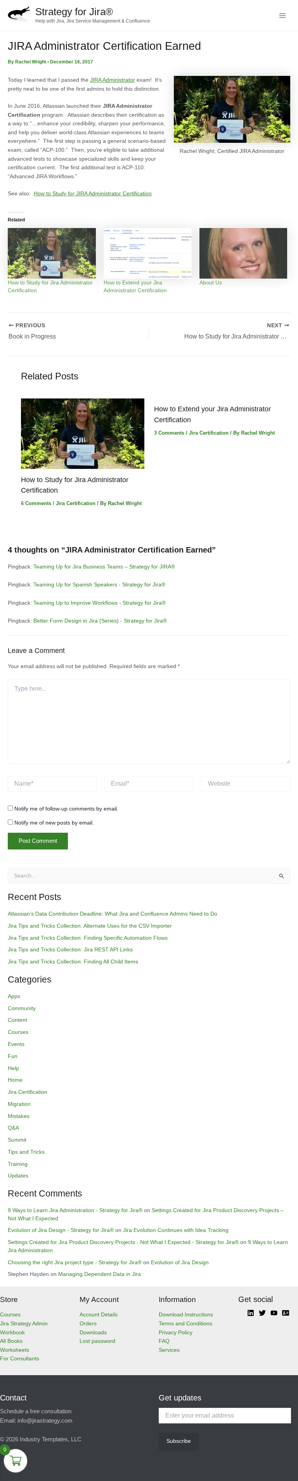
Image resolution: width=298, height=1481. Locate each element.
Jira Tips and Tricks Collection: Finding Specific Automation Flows (88, 938)
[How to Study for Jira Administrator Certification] (52, 253)
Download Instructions (186, 1315)
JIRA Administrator (112, 80)
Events (16, 1044)
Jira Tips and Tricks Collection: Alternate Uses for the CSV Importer (90, 926)
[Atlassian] (285, 1312)
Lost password (97, 1341)
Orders (88, 1324)
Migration (19, 1104)
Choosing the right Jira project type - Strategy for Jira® (75, 1262)
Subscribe (178, 1441)
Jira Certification (75, 503)
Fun (12, 1056)
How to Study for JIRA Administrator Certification (93, 194)
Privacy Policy (175, 1332)
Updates (18, 1176)
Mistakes (18, 1116)
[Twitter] (262, 1312)
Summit (17, 1140)
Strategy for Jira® (74, 11)
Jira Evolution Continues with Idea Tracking (176, 1230)
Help (13, 1068)
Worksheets (14, 1350)
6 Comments (36, 503)
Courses (18, 1032)
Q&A (13, 1128)
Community (22, 1008)
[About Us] (243, 253)
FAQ (164, 1341)
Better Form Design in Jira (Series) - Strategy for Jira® (100, 621)
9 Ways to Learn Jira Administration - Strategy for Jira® (75, 1210)
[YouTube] (273, 1312)
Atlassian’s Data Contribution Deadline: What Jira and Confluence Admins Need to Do (112, 914)
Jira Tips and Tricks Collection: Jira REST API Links (70, 950)
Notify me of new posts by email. (54, 822)
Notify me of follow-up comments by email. (66, 808)
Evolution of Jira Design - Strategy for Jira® (61, 1230)
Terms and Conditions (185, 1324)
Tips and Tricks (26, 1152)
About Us (210, 282)
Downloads (93, 1332)
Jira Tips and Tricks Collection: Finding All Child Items (73, 962)
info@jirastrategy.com (45, 1421)
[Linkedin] (250, 1312)
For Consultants (19, 1359)
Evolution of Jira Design (180, 1262)
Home (15, 1080)
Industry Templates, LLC (50, 1439)
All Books (11, 1341)
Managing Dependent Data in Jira (99, 1274)
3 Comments (169, 433)
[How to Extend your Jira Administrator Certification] (148, 253)
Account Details (99, 1315)
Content (17, 1020)
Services (169, 1350)
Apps (14, 996)
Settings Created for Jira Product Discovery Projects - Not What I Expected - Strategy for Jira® (123, 1242)
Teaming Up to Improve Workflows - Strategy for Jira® (99, 603)
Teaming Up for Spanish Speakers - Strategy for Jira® (99, 585)
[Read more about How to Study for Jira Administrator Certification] (82, 433)
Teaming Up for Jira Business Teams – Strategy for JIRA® (104, 567)
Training (18, 1164)
